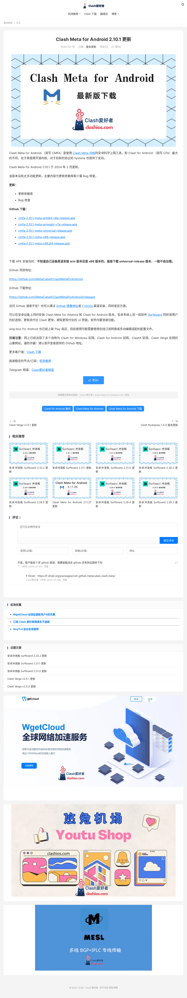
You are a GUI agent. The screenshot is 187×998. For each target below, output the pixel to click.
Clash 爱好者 (93, 6)
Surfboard (155, 314)
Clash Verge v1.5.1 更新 (23, 424)
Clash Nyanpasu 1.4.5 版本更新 (159, 424)
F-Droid (88, 306)
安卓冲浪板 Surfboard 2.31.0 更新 (27, 671)
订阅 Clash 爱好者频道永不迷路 (31, 621)
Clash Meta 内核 (83, 153)
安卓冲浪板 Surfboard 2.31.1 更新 (71, 467)
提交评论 (169, 540)
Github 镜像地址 (67, 306)
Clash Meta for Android (89, 408)
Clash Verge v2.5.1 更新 (21, 678)
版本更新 (8, 23)
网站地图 (113, 987)
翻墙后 (104, 13)
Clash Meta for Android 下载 (125, 408)
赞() (116, 46)
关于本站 (104, 987)
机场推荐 (73, 13)
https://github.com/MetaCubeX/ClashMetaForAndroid (46, 279)
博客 (114, 13)
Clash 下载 (90, 13)
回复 (46, 566)
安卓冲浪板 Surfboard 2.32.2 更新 (27, 655)
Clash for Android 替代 (57, 408)
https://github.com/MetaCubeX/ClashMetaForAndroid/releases (52, 297)
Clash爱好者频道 (43, 370)
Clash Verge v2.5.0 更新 (21, 686)
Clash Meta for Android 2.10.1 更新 (93, 39)
